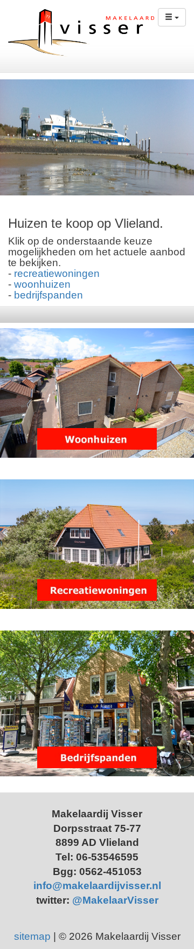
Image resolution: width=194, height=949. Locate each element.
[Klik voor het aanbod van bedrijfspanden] (97, 703)
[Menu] (172, 17)
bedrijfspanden (48, 295)
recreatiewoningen (57, 273)
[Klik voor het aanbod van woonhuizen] (97, 393)
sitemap (32, 936)
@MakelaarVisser (115, 900)
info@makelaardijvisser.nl (97, 885)
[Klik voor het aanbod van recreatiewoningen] (97, 544)
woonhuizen (42, 284)
